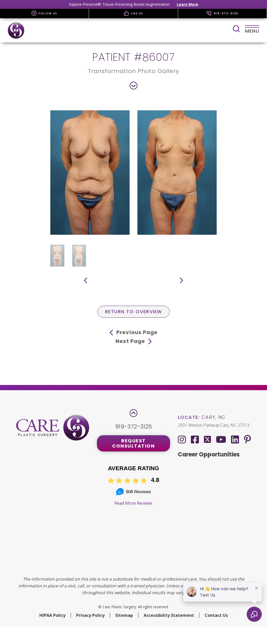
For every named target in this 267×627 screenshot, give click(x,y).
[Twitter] (207, 438)
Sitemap (124, 615)
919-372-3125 (225, 13)
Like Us (136, 13)
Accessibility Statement (169, 615)
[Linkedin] (235, 439)
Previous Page (136, 332)
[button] (85, 280)
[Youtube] (221, 439)
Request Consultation (133, 443)
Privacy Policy (90, 615)
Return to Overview (133, 311)
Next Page (131, 341)
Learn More (187, 4)
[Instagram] (182, 439)
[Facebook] (195, 439)
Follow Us (47, 13)
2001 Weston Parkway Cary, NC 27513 (213, 425)
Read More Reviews (133, 503)
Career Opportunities (209, 454)
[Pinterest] (247, 439)
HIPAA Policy (52, 615)
